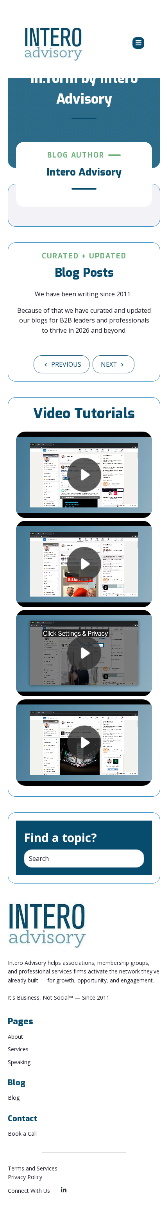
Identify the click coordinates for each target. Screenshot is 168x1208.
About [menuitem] (15, 1036)
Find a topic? (60, 838)
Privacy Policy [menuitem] (25, 1177)
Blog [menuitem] (14, 1097)
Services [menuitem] (18, 1049)
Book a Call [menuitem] (22, 1133)
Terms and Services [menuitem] (32, 1168)
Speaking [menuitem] (19, 1062)
